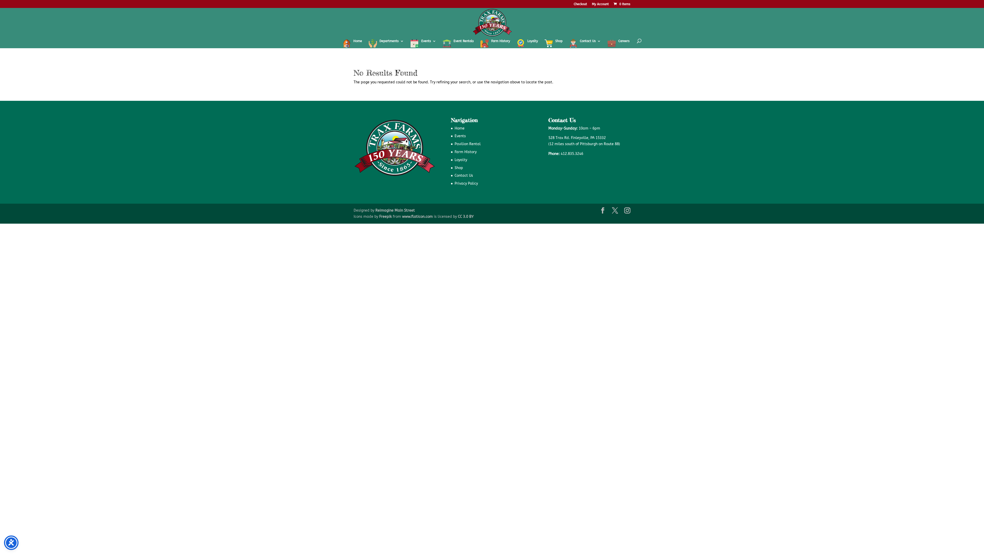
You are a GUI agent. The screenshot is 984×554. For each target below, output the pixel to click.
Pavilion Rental (468, 144)
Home (460, 128)
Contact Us (464, 175)
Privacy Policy (466, 183)
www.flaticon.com (417, 216)
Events (460, 136)
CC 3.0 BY (466, 216)
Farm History (466, 152)
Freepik (385, 216)
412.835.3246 (572, 154)
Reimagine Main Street (395, 210)
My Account (600, 4)
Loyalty (461, 160)
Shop (459, 168)
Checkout (580, 4)
